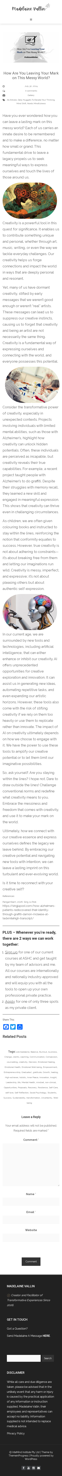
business (52, 1052)
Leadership (11, 1082)
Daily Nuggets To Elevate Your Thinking (36, 100)
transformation (33, 1098)
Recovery (32, 1087)
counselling (12, 1062)
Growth (46, 1072)
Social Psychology (38, 1092)
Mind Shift (21, 103)
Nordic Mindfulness (36, 103)
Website (31, 1230)
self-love (9, 1092)
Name (31, 1194)
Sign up (11, 952)
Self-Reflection (22, 1092)
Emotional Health (12, 1067)
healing (54, 1072)
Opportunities (10, 1087)
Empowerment (50, 1067)
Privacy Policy (16, 1433)
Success (7, 1098)
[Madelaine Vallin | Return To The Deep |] (31, 7)
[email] (39, 1468)
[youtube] (29, 1468)
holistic (22, 1077)
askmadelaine (22, 1052)
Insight (53, 1077)
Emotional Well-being (32, 1067)
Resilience (43, 1087)
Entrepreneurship (12, 1072)
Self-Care (53, 1087)
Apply (10, 1001)
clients (16, 1057)
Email (31, 1212)
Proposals (22, 1087)
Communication (37, 1057)
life (19, 1082)
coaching (24, 1057)
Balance (34, 1052)
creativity (23, 1062)
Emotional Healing (46, 1062)
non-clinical (50, 1082)
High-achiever (11, 1077)
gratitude (37, 1072)
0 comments (31, 91)
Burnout (43, 1052)
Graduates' (27, 1072)
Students (52, 1092)
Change (8, 1057)
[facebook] (24, 1468)
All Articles (12, 100)
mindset (40, 1082)
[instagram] (34, 1468)
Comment (31, 1139)
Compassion (51, 1057)
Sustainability (19, 1098)
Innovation (44, 1077)
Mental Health (28, 1082)
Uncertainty (46, 1098)
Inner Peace (32, 1077)
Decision (33, 1062)
